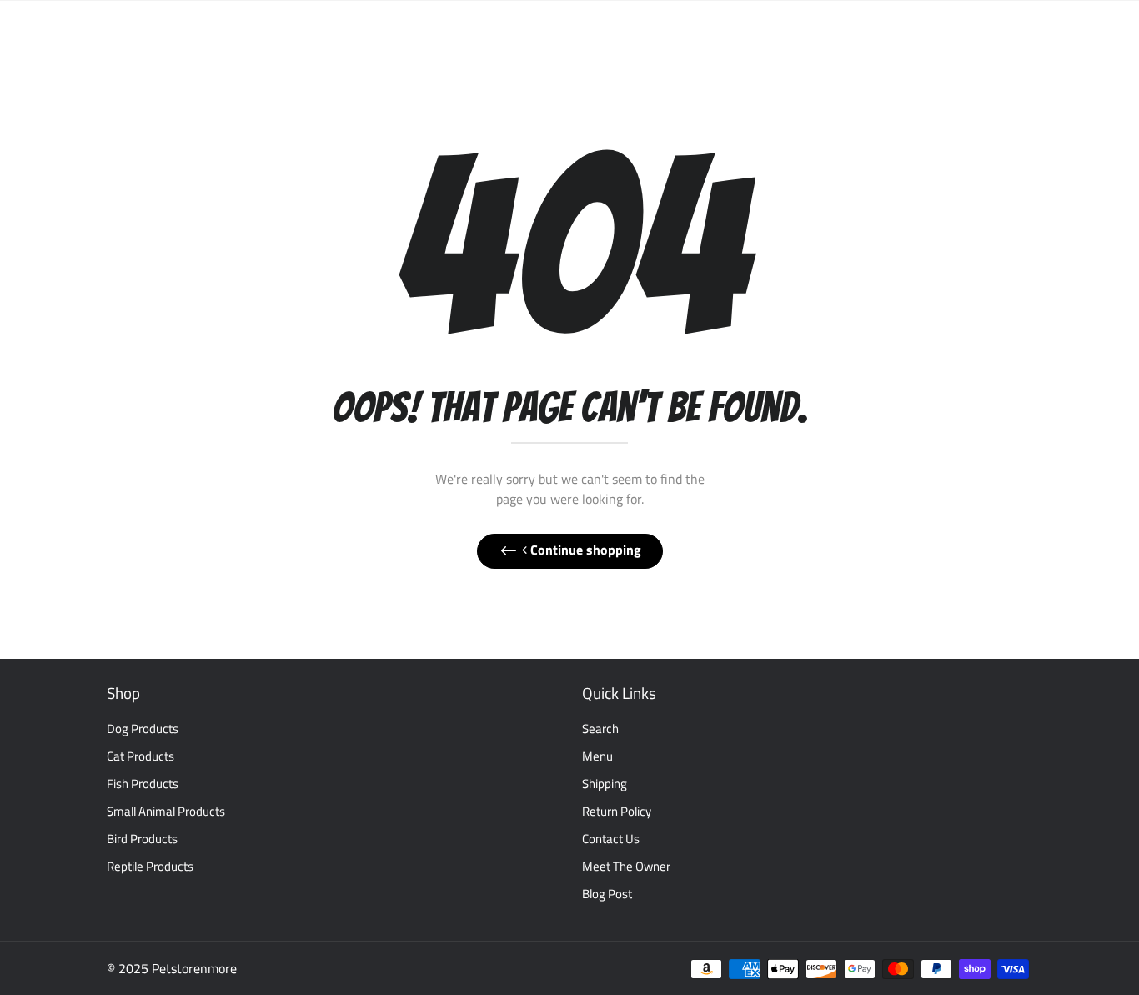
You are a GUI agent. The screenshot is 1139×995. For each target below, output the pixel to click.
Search (600, 728)
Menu (597, 756)
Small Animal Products (166, 811)
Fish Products (142, 783)
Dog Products (142, 728)
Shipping (604, 783)
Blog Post (607, 893)
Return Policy (616, 811)
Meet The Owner (626, 866)
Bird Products (142, 838)
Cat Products (140, 756)
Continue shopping (584, 550)
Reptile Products (150, 866)
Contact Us (611, 838)
